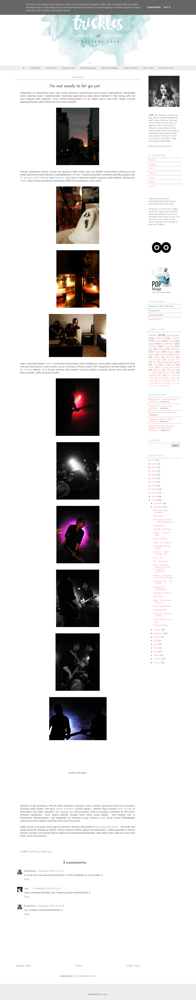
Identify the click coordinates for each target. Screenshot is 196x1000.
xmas (155, 364)
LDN (173, 364)
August (157, 637)
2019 (154, 464)
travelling (169, 346)
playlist (176, 354)
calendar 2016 (154, 386)
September (159, 633)
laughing (176, 362)
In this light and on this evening (163, 614)
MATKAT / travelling (110, 68)
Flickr (151, 168)
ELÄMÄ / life (35, 68)
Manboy (28, 369)
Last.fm (152, 186)
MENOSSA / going (88, 68)
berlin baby (171, 375)
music (153, 335)
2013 (154, 485)
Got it (167, 7)
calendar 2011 (155, 375)
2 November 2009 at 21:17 (50, 870)
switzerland (161, 383)
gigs (50, 851)
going (151, 343)
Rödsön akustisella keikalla (105, 826)
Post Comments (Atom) (84, 975)
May (156, 648)
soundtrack (167, 343)
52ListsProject (155, 359)
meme (157, 351)
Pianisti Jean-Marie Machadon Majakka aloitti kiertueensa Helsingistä (162, 428)
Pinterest (152, 173)
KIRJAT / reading (130, 68)
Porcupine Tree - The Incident (162, 582)
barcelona (173, 383)
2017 (154, 471)
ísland (164, 386)
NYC (155, 362)
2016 (154, 474)
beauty (151, 354)
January (157, 662)
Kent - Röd (158, 557)
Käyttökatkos (159, 525)
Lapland (152, 380)
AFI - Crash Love (160, 561)
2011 (154, 493)
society (165, 362)
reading (156, 357)
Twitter (152, 177)
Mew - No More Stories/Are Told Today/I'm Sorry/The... (161, 568)
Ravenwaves (30, 870)
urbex (168, 380)
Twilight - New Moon (162, 529)
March (157, 655)
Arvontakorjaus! (160, 610)
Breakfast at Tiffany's (162, 593)
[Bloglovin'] (161, 259)
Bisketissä (59, 177)
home (161, 349)
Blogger (104, 994)
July (156, 640)
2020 (154, 460)
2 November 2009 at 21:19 (50, 905)
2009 (154, 500)
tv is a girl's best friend (169, 367)
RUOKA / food (68, 68)
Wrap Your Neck (160, 538)
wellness (174, 349)
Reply (27, 879)
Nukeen (49, 363)
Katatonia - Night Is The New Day (161, 553)
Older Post (133, 965)
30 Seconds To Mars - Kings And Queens (163, 520)
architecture (170, 370)
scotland (161, 378)
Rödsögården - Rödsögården (160, 588)
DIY (164, 364)
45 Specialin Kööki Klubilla (33, 177)
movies (175, 338)
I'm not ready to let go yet (162, 620)
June (26, 888)
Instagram (153, 164)
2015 (154, 478)
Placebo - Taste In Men (161, 533)
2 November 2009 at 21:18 (46, 888)
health (151, 367)
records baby (169, 372)
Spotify (152, 181)
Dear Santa (158, 516)
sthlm (160, 380)
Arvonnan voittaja (160, 625)
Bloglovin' (153, 159)
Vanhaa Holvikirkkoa (65, 808)
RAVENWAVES (155, 319)
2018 (154, 467)
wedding (172, 378)
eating (36, 851)
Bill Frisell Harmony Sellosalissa (162, 412)
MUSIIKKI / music (166, 68)
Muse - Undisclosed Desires (161, 601)
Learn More (154, 7)
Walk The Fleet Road (162, 606)
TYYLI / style (148, 68)
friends (43, 851)
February (158, 658)
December (158, 503)
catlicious (157, 370)
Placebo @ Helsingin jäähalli (162, 547)
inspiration (170, 357)
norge (151, 378)
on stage (153, 372)
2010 (154, 496)
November (158, 507)
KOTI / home (51, 68)
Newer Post (24, 965)
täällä (102, 817)
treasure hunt (173, 359)
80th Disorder (125, 808)
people (170, 351)
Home (78, 965)
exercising (164, 354)
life (170, 340)
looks (158, 340)
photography (172, 335)
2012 (154, 489)
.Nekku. (23, 180)
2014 (154, 482)
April (156, 651)
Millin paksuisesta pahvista (160, 511)
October (157, 629)
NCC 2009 (157, 596)
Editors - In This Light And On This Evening (163, 576)
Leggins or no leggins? (162, 542)
